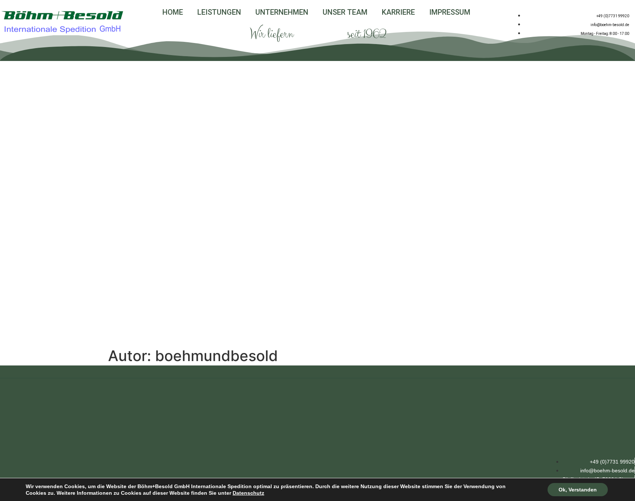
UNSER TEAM (345, 12)
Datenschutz (248, 493)
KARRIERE (398, 12)
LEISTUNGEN (219, 12)
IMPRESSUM (449, 12)
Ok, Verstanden (578, 490)
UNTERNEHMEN (281, 12)
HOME (172, 12)
